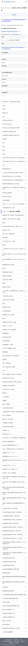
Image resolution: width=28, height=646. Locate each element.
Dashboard (11, 642)
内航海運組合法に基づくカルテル (10, 456)
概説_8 (4, 318)
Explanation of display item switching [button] (9, 31)
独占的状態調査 (6, 200)
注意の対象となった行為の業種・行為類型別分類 (13, 437)
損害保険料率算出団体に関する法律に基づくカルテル (13, 461)
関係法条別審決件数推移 (8, 426)
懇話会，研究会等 (6, 620)
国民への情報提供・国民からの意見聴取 (11, 374)
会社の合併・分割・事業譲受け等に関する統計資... (13, 482)
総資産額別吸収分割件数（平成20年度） (11, 530)
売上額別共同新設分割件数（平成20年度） (12, 512)
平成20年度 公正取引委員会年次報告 (11, 101)
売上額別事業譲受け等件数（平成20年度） (12, 519)
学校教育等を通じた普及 (8, 378)
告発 (3, 146)
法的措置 (4, 139)
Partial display (15, 34)
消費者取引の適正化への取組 (9, 322)
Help (21, 639)
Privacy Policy (16, 641)
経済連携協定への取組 (7, 344)
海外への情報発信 (6, 363)
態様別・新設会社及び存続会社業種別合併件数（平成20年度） (13, 488)
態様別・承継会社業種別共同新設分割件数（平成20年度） (13, 493)
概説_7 (4, 303)
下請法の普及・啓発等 (7, 296)
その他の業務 (5, 396)
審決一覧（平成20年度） (8, 419)
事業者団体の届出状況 (7, 272)
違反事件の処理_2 (6, 307)
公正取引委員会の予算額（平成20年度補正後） (13, 411)
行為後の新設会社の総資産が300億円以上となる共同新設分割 (13, 542)
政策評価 (4, 393)
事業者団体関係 (6, 572)
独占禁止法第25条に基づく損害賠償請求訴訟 (12, 180)
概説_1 (4, 109)
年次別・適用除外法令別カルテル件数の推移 (12, 449)
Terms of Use (16, 639)
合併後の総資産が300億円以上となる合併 (12, 538)
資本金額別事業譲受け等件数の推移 (10, 569)
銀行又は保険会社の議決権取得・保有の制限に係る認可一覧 (13, 477)
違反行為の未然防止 (7, 196)
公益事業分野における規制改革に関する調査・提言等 (13, 188)
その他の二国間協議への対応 (9, 348)
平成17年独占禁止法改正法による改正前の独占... (13, 157)
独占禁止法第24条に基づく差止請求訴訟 (11, 176)
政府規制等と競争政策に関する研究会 (11, 628)
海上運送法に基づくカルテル (9, 465)
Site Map (17, 642)
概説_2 (4, 153)
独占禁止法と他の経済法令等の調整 (10, 127)
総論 (3, 105)
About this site (9, 639)
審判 (3, 150)
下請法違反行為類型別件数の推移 (10, 598)
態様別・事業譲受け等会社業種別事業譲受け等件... (13, 504)
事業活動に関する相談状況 (8, 385)
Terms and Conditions (7, 641)
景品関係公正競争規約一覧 (8, 613)
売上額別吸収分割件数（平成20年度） (11, 515)
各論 (3, 116)
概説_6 (4, 283)
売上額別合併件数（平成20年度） (10, 508)
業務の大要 (5, 112)
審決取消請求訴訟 (6, 168)
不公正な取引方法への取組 (8, 241)
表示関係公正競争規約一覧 (8, 617)
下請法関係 (5, 587)
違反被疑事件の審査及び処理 (9, 131)
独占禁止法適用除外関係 (8, 441)
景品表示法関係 (6, 602)
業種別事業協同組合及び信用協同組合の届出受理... (13, 582)
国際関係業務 (5, 333)
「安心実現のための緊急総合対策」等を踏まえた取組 (13, 291)
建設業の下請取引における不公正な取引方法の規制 (13, 255)
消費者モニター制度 (7, 325)
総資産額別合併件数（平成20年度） (10, 523)
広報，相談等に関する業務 (8, 366)
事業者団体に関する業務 (8, 264)
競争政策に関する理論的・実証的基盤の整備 (12, 215)
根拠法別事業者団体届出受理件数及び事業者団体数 (13, 577)
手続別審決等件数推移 (7, 422)
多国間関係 (5, 352)
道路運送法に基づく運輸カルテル (10, 469)
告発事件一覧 (5, 430)
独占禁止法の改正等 (7, 124)
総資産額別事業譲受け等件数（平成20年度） (12, 534)
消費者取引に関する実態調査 (9, 329)
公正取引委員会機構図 (7, 632)
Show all (20, 34)
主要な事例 (5, 237)
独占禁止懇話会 (6, 624)
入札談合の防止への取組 (8, 389)
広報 (3, 370)
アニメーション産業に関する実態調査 (11, 211)
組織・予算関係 (6, 404)
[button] (26, 2)
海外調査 (4, 359)
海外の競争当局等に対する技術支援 (10, 355)
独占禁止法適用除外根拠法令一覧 (10, 445)
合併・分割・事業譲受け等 (8, 233)
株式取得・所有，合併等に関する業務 (11, 218)
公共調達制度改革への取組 (8, 207)
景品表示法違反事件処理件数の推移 (10, 605)
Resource (14, 14)
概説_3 (4, 222)
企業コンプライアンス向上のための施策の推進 (13, 204)
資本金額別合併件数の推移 (8, 558)
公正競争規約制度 (6, 311)
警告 (3, 142)
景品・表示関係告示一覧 (8, 609)
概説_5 (4, 268)
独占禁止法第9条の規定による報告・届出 (12, 226)
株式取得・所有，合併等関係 (9, 473)
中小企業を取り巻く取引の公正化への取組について (13, 249)
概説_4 (4, 245)
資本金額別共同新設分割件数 (9, 561)
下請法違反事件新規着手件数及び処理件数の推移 (13, 594)
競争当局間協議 (6, 340)
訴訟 (3, 165)
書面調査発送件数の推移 (8, 590)
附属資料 (4, 400)
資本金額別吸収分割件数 (8, 565)
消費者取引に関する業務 (8, 314)
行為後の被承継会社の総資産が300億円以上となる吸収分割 (13, 548)
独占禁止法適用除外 (7, 192)
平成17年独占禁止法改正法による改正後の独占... (13, 161)
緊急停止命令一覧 (6, 434)
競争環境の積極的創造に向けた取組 (10, 183)
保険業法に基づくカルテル (8, 452)
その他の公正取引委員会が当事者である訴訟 (12, 172)
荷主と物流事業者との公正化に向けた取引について (13, 260)
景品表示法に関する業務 (8, 299)
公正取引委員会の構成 (7, 408)
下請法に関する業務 (7, 279)
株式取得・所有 (6, 230)
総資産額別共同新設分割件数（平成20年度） (12, 527)
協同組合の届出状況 (7, 275)
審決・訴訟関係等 (6, 415)
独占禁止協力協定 (6, 337)
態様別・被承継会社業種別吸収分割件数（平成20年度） (14, 498)
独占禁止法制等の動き (7, 120)
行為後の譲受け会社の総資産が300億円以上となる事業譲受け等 (13, 553)
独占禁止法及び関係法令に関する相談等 (11, 381)
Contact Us (23, 641)
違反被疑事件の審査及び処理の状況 (10, 135)
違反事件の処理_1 (6, 287)
